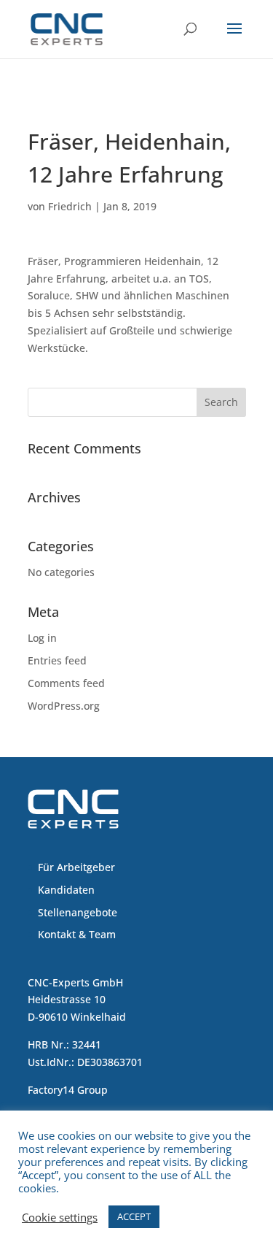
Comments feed (66, 683)
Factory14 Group (68, 1090)
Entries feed (57, 660)
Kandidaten (66, 890)
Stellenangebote (77, 912)
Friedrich (70, 206)
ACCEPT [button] (134, 1216)
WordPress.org (64, 706)
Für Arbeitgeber (76, 867)
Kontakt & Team (77, 934)
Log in (42, 638)
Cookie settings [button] (60, 1217)
